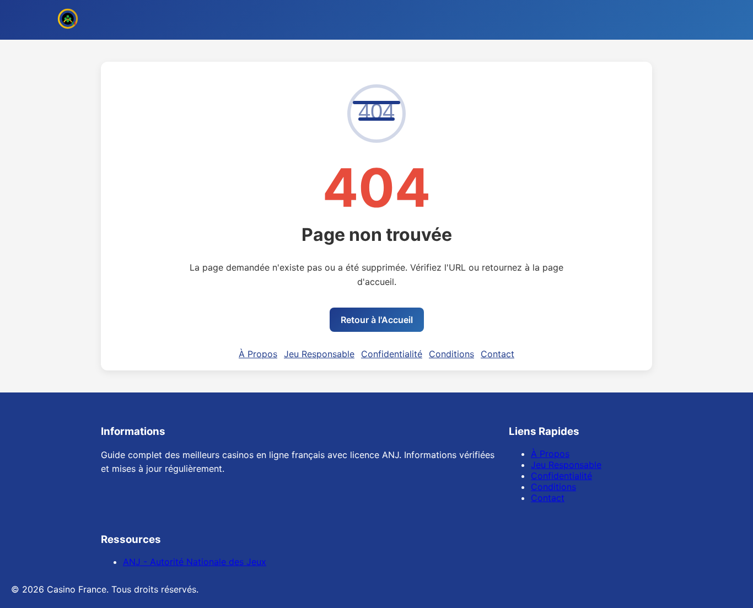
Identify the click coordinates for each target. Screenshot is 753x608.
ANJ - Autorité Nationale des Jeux (194, 561)
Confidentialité (391, 353)
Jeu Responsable (319, 353)
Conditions (451, 353)
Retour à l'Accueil (377, 319)
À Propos (258, 353)
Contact (497, 353)
